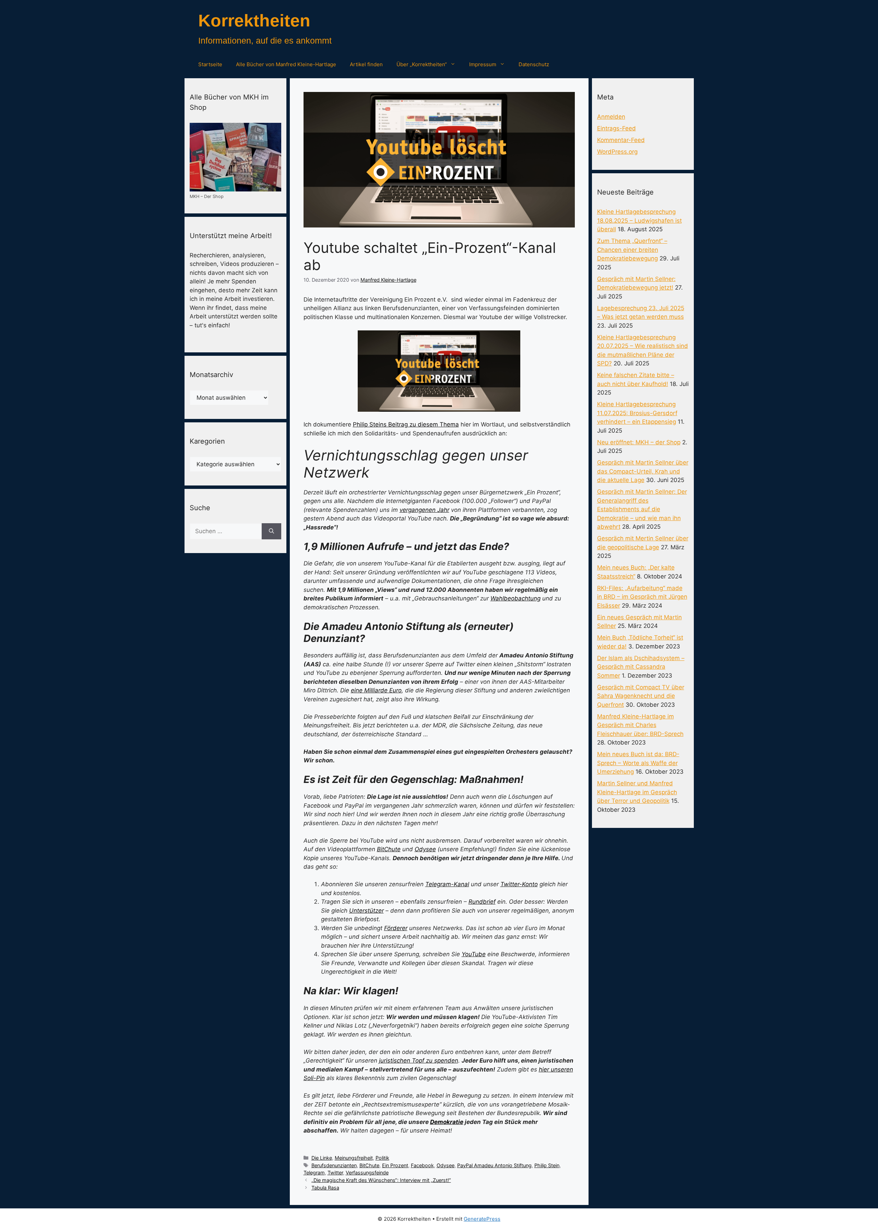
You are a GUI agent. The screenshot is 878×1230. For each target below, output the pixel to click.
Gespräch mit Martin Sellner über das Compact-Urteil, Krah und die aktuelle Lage (642, 471)
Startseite (210, 64)
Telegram (314, 1172)
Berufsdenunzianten (334, 1165)
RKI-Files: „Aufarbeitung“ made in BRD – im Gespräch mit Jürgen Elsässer (642, 597)
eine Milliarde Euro (376, 690)
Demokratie (446, 1121)
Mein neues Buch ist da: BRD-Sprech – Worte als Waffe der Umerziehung (638, 763)
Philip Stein (546, 1165)
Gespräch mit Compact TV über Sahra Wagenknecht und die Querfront (640, 696)
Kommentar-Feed (621, 140)
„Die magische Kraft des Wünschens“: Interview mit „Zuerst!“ (381, 1180)
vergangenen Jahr (424, 509)
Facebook (422, 1165)
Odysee (425, 849)
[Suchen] (271, 531)
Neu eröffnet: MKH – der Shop (638, 442)
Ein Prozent (395, 1165)
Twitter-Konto (519, 884)
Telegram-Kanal (447, 884)
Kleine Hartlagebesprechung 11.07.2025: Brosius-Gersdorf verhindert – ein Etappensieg (637, 413)
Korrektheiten (254, 20)
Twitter (335, 1172)
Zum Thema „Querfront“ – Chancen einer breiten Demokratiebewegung (632, 249)
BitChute (389, 849)
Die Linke (321, 1158)
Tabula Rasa (325, 1188)
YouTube (474, 954)
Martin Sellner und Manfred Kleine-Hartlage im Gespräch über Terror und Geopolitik (637, 792)
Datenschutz (534, 64)
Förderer (395, 928)
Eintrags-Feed (616, 128)
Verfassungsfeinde (367, 1172)
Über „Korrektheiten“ (421, 64)
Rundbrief (482, 901)
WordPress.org (617, 151)
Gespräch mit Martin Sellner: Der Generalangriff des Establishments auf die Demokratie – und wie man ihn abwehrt (642, 509)
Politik (382, 1158)
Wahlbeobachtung (515, 598)
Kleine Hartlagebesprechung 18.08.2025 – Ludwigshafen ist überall (639, 220)
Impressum (482, 64)
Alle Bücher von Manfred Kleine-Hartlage (286, 64)
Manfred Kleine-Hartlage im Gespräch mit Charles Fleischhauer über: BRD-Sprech (640, 725)
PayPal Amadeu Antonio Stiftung (494, 1165)
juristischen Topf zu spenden (418, 1060)
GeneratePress (482, 1219)
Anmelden (611, 116)
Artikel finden (366, 64)
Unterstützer (366, 910)
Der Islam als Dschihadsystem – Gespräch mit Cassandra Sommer (641, 667)
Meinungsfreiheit (354, 1158)
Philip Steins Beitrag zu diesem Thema (406, 424)
